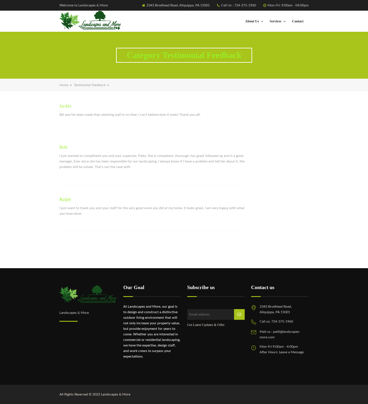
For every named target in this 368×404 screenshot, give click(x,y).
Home (63, 85)
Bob (63, 147)
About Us (252, 21)
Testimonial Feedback (90, 85)
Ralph (65, 199)
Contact (297, 21)
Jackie (65, 106)
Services (275, 21)
